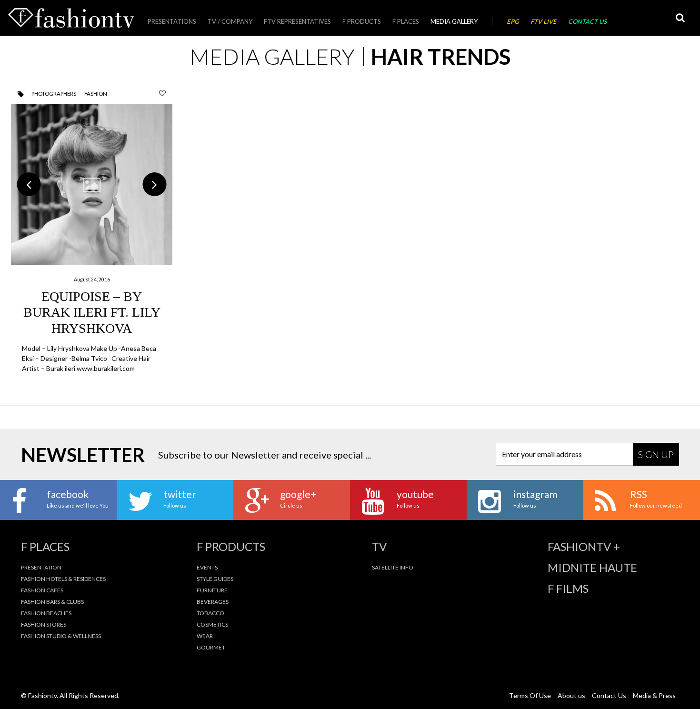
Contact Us (587, 21)
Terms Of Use (530, 695)
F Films (568, 588)
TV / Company (230, 21)
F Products (361, 21)
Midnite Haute (592, 567)
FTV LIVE (543, 21)
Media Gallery (454, 21)
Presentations (172, 21)
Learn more (91, 238)
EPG (513, 21)
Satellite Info (392, 567)
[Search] (680, 18)
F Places (405, 21)
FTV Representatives (297, 21)
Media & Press (654, 695)
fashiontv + (584, 546)
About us (571, 695)
